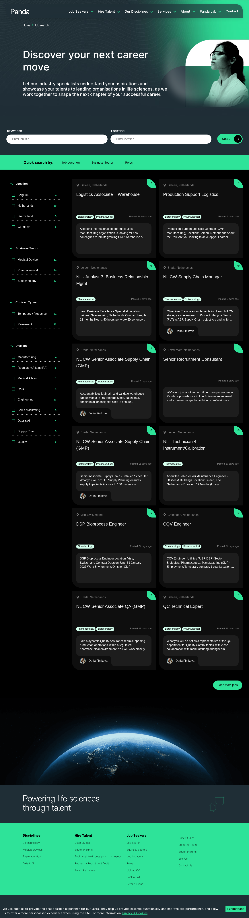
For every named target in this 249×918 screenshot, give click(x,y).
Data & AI (28, 863)
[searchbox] (57, 139)
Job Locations (135, 856)
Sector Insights (84, 849)
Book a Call (133, 877)
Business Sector (102, 162)
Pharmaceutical (32, 856)
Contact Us (185, 865)
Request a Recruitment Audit (92, 863)
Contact (232, 11)
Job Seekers (78, 11)
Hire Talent (106, 11)
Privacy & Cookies (134, 913)
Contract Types (26, 302)
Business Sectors (137, 849)
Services (164, 11)
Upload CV (133, 870)
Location (117, 131)
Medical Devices (32, 849)
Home (26, 25)
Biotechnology (31, 842)
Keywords (14, 131)
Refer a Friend (135, 884)
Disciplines (31, 835)
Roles (129, 162)
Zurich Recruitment (86, 870)
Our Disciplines (136, 11)
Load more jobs (228, 685)
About (185, 11)
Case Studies (82, 842)
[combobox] (161, 139)
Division (21, 345)
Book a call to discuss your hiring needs (98, 856)
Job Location (70, 162)
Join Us (183, 858)
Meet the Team (188, 844)
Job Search (133, 842)
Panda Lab (208, 11)
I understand (235, 909)
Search (227, 139)
